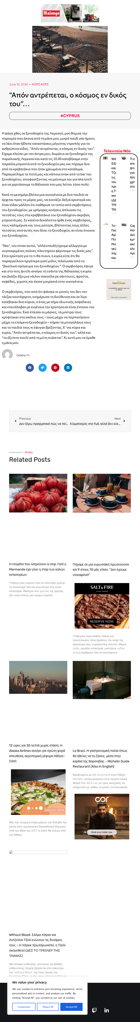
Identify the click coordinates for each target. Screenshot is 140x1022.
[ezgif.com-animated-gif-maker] (102, 605)
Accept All (71, 1006)
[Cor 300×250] (102, 816)
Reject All (48, 1006)
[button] (30, 368)
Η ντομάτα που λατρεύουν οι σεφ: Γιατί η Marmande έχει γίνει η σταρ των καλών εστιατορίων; (37, 569)
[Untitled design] (70, 12)
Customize (24, 1006)
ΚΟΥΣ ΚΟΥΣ (40, 84)
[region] (47, 995)
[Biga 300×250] (38, 792)
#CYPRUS (70, 115)
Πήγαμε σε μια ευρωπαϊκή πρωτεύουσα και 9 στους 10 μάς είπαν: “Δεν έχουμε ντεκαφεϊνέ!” (101, 569)
